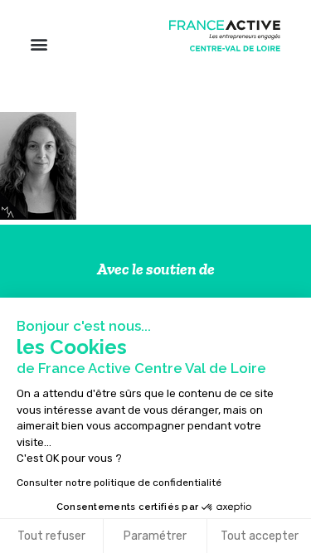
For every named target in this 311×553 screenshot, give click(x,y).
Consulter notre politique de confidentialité (119, 482)
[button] (38, 43)
